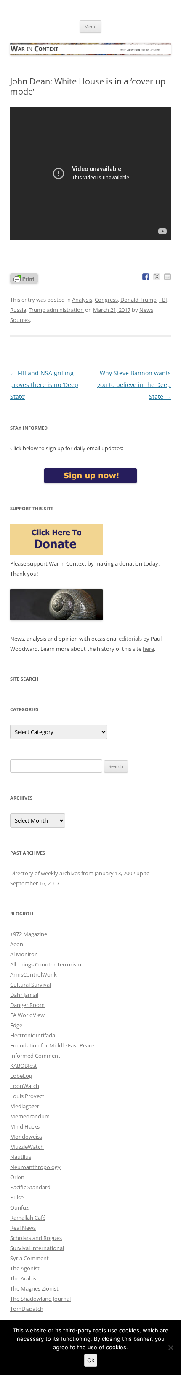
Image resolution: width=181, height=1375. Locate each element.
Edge (16, 1025)
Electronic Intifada (32, 1035)
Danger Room (27, 1005)
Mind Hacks (25, 1126)
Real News (23, 1228)
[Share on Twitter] (156, 276)
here (148, 648)
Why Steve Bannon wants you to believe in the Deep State (134, 385)
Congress (106, 299)
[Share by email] (167, 276)
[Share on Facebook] (145, 276)
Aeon (16, 944)
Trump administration (56, 310)
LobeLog (21, 1076)
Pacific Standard (30, 1187)
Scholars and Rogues (36, 1238)
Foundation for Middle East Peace (52, 1045)
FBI (163, 299)
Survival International (37, 1248)
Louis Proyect (27, 1096)
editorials (130, 638)
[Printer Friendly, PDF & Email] (24, 278)
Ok (90, 1360)
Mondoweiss (26, 1136)
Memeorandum (30, 1116)
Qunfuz (19, 1207)
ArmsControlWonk (33, 974)
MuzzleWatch (27, 1146)
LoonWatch (24, 1086)
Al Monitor (23, 954)
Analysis (82, 299)
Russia (18, 310)
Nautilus (20, 1157)
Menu (90, 26)
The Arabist (24, 1278)
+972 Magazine (28, 934)
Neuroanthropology (35, 1167)
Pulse (17, 1197)
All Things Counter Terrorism (45, 964)
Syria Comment (29, 1258)
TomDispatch (26, 1309)
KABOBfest (23, 1065)
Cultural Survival (30, 984)
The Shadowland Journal (40, 1298)
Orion (17, 1177)
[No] (170, 1347)
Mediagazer (24, 1106)
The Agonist (25, 1268)
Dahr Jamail (24, 995)
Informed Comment (35, 1055)
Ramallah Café (27, 1217)
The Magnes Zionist (34, 1288)
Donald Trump (138, 299)
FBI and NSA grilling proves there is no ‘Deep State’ (44, 385)
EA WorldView (27, 1015)
